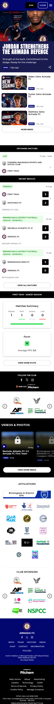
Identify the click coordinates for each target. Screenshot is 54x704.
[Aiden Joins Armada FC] (14, 83)
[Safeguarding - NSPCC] (37, 611)
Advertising (39, 679)
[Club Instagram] (32, 380)
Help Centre (15, 679)
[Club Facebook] (21, 380)
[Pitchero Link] (33, 387)
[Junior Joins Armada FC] (14, 100)
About (27, 679)
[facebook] (22, 638)
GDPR (40, 683)
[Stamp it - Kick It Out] (17, 611)
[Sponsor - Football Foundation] (37, 411)
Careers (15, 683)
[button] (49, 68)
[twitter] (27, 637)
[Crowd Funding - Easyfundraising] (37, 601)
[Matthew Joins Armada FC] (14, 118)
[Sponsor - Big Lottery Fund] (17, 601)
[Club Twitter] (27, 380)
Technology (27, 683)
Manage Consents (35, 689)
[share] (49, 67)
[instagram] (32, 638)
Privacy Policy (36, 686)
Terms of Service (18, 686)
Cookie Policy (16, 689)
